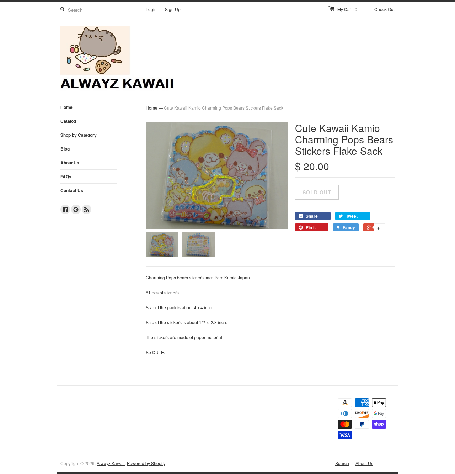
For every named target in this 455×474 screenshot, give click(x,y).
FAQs (65, 176)
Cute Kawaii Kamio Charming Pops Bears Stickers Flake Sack (223, 108)
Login (151, 9)
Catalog (68, 121)
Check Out (384, 9)
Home (66, 107)
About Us (69, 162)
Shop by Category (88, 135)
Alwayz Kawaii (111, 463)
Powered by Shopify (146, 463)
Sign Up (173, 9)
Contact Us (71, 190)
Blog (65, 149)
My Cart (348, 9)
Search (342, 463)
